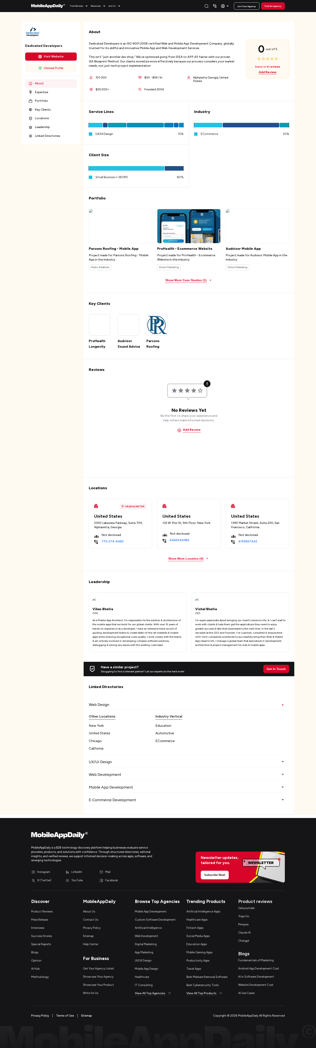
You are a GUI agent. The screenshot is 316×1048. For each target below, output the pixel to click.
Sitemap (88, 936)
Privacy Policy (92, 927)
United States (99, 733)
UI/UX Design (143, 960)
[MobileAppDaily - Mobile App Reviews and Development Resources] (92, 836)
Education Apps (196, 944)
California (96, 748)
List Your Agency (247, 6)
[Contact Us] (214, 6)
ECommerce (165, 741)
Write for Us (90, 993)
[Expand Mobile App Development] (282, 787)
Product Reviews (42, 911)
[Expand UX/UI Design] (282, 761)
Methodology (40, 977)
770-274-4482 (112, 541)
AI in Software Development (256, 976)
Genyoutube (246, 908)
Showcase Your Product (98, 984)
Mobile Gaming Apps (199, 952)
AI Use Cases (246, 993)
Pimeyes (243, 924)
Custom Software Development (155, 919)
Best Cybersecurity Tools (202, 985)
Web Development (146, 936)
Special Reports (41, 944)
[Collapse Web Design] (282, 704)
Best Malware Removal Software (206, 977)
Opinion (36, 960)
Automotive (164, 733)
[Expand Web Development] (282, 774)
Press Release (39, 919)
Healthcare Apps (196, 919)
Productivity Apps (197, 960)
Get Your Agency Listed (98, 968)
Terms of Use (65, 1015)
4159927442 (247, 541)
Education (163, 726)
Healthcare (142, 977)
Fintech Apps (194, 927)
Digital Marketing (146, 944)
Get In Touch (276, 669)
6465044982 (179, 540)
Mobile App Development (151, 911)
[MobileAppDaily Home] (48, 6)
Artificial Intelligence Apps (203, 911)
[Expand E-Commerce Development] (282, 799)
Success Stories (41, 936)
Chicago (95, 741)
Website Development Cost (255, 984)
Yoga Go (243, 916)
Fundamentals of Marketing (256, 960)
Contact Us (90, 919)
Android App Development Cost (258, 968)
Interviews (37, 927)
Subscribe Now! (214, 875)
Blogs (34, 952)
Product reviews (255, 901)
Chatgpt (243, 940)
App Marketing (144, 952)
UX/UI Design (104, 134)
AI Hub (35, 968)
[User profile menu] (225, 6)
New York (96, 726)
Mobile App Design (146, 968)
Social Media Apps (198, 936)
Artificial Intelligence (148, 927)
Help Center (90, 944)
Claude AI (244, 932)
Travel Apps (193, 968)
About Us (89, 911)
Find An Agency (273, 6)
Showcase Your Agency (98, 976)
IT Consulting (144, 985)
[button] (79, 6)
